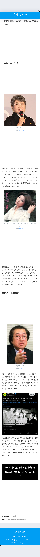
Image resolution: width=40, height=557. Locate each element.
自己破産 (17, 519)
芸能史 (14, 516)
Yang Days (21, 228)
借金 (10, 519)
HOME (21, 532)
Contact (24, 536)
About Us (16, 536)
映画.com (21, 130)
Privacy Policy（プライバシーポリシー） (19, 540)
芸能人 (24, 519)
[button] (39, 11)
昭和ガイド (21, 368)
